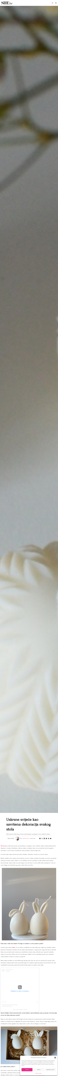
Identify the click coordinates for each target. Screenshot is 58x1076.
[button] (55, 1057)
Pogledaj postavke (50, 1069)
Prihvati (27, 1069)
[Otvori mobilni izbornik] (52, 2)
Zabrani (38, 1069)
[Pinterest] (48, 838)
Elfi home (3, 846)
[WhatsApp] (46, 838)
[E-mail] (51, 838)
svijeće (13, 947)
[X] (42, 838)
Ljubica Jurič (25, 838)
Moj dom (11, 838)
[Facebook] (40, 838)
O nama (36, 1073)
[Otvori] (56, 3)
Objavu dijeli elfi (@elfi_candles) (20, 1009)
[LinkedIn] (44, 838)
